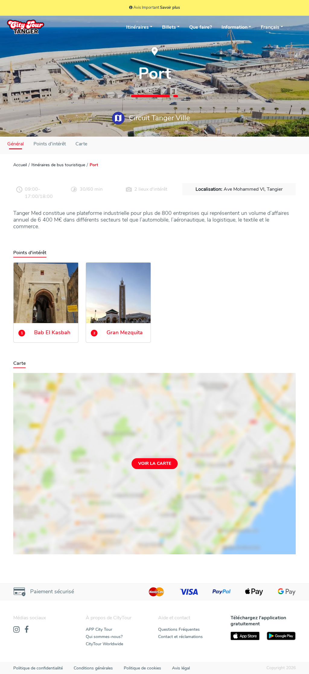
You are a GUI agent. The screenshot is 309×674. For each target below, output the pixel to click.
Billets (169, 27)
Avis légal (181, 668)
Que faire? (200, 27)
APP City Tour (99, 629)
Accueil (20, 165)
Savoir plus (170, 7)
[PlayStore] (281, 636)
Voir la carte (154, 463)
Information (234, 27)
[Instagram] (16, 630)
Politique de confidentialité (38, 668)
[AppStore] (245, 636)
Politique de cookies (142, 668)
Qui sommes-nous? (104, 637)
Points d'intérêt (49, 144)
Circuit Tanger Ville (158, 118)
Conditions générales (93, 668)
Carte (81, 144)
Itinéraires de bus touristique (58, 165)
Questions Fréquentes (179, 629)
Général (15, 144)
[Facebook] (26, 630)
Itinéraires (137, 27)
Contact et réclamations (180, 637)
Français (270, 27)
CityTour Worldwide (104, 644)
